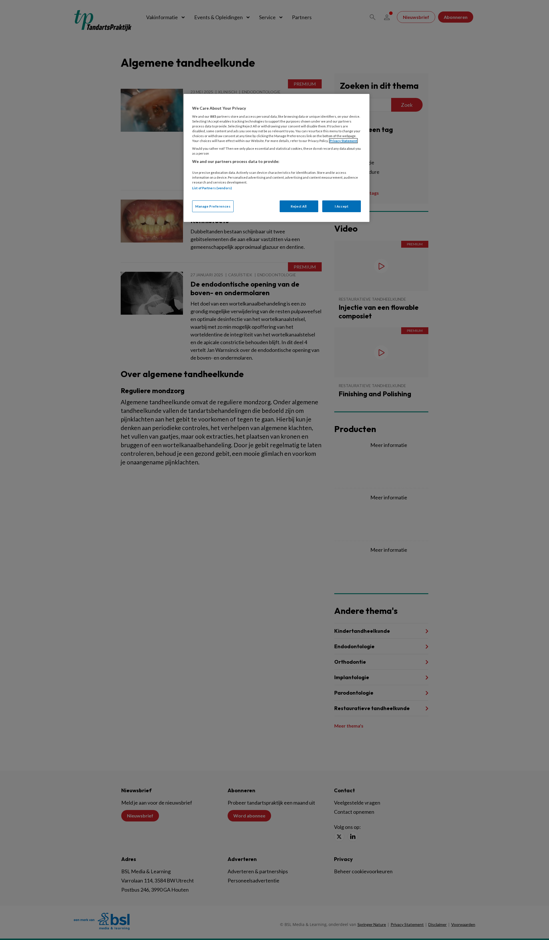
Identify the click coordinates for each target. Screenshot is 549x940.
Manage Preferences (212, 206)
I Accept (342, 206)
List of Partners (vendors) (212, 188)
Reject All (299, 206)
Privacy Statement (343, 141)
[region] (276, 158)
